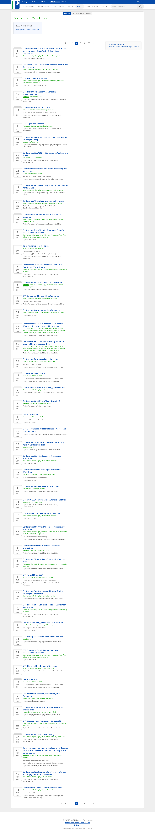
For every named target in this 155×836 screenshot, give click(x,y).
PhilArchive (45, 2)
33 (89, 43)
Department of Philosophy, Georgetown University (40, 298)
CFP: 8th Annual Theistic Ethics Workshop (41, 296)
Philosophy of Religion (35, 304)
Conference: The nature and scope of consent (43, 201)
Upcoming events (28, 6)
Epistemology (32, 72)
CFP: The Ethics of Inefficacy (35, 78)
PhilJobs (64, 2)
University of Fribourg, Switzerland (34, 489)
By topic (67, 13)
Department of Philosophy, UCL (33, 248)
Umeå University (28, 639)
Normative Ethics (42, 85)
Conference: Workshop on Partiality (38, 734)
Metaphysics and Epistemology (38, 99)
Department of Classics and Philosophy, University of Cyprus (44, 312)
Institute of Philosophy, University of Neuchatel (39, 361)
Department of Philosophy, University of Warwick (40, 461)
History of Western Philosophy (38, 434)
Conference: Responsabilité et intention (41, 359)
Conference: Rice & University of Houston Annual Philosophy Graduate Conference (45, 773)
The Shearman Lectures (31, 251)
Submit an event (92, 6)
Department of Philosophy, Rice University (37, 777)
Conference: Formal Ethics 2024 (36, 107)
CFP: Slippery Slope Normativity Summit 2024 (42, 721)
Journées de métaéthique (32, 364)
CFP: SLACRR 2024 (30, 679)
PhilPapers (26, 2)
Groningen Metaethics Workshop (35, 477)
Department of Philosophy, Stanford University (39, 596)
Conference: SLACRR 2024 (34, 373)
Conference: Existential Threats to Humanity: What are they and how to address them (43, 324)
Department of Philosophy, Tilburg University (38, 790)
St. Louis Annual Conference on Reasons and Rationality (43, 379)
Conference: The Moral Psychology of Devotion (44, 387)
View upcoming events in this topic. (28, 30)
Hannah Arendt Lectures (32, 793)
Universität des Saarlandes (32, 158)
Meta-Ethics (41, 58)
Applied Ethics (32, 335)
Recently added (43, 6)
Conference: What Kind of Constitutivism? (41, 401)
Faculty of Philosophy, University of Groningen (39, 474)
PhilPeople (35, 2)
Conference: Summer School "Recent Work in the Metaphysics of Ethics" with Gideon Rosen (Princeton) (44, 51)
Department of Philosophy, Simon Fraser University (40, 69)
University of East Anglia (31, 142)
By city (88, 13)
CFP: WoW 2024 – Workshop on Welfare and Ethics (44, 500)
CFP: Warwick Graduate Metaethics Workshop (43, 513)
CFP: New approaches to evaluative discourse (43, 636)
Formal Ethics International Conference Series (39, 113)
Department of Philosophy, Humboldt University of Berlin (42, 203)
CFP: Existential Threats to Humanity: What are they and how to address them (44, 342)
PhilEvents (55, 2)
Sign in (140, 2)
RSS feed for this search (116, 45)
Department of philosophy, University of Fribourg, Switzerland (44, 56)
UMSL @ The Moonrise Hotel (32, 376)
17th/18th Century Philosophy (38, 193)
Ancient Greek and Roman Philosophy (41, 179)
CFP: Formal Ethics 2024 (33, 575)
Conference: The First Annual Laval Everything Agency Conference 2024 (43, 443)
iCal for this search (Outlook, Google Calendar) (123, 47)
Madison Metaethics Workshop (34, 420)
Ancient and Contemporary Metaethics (37, 176)
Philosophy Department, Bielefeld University (38, 126)
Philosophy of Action (45, 72)
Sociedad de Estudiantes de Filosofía (36, 760)
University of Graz (36, 97)
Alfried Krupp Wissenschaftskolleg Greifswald (38, 110)
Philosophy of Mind (44, 289)
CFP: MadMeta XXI (30, 414)
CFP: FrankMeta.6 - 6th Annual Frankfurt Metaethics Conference (41, 651)
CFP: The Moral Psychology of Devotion (40, 666)
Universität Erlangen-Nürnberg (40, 403)
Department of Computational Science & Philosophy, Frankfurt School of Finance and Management (44, 236)
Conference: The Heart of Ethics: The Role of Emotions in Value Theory (43, 265)
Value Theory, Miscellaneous (56, 539)
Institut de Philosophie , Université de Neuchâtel (39, 712)
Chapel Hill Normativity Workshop (35, 537)
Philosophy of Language (36, 145)
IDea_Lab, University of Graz (39, 550)
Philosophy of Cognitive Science (56, 145)
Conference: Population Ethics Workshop (41, 486)
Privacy (77, 825)
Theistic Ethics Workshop (32, 301)
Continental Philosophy (58, 99)
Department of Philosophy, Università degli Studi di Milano (43, 190)
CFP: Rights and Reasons (33, 123)
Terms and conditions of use (77, 822)
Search (70, 6)
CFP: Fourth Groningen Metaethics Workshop (43, 622)
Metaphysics (32, 58)
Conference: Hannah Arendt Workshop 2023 (42, 787)
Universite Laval (28, 447)
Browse (79, 6)
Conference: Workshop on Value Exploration (42, 282)
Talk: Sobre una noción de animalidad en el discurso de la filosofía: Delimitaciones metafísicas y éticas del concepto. (45, 750)
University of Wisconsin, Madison (34, 417)
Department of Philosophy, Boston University (38, 390)
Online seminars (58, 6)
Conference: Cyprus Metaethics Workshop (41, 310)
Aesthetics (48, 224)
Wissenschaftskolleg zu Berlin (33, 173)
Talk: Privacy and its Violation (36, 246)
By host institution (78, 13)
